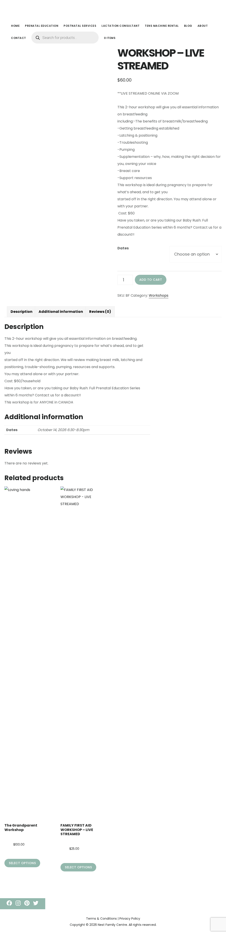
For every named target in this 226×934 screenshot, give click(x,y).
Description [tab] (21, 311)
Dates (123, 248)
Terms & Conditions (101, 918)
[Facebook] (9, 904)
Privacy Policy (129, 918)
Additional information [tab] (61, 311)
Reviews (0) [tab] (100, 311)
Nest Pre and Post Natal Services (42, 9)
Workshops (158, 295)
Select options (22, 863)
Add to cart (150, 279)
